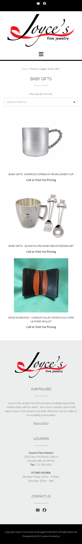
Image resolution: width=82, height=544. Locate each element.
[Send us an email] (38, 3)
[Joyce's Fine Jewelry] (41, 30)
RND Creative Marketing (47, 536)
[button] (41, 54)
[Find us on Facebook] (44, 3)
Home (25, 68)
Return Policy (41, 423)
